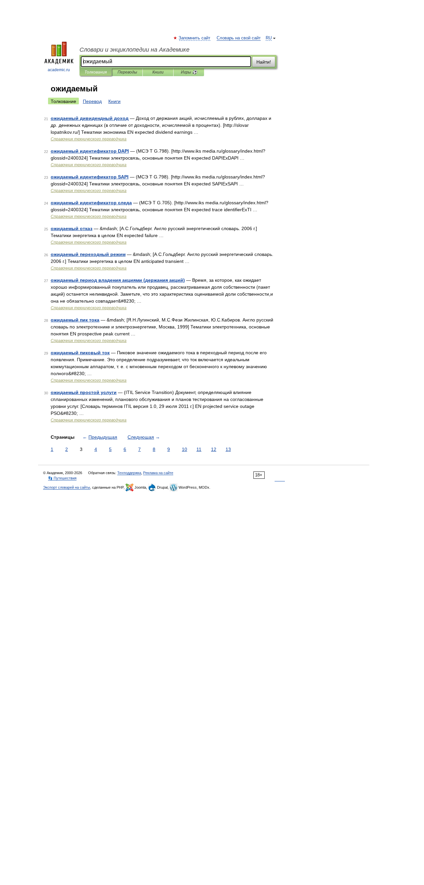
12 (213, 449)
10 (184, 449)
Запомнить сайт (194, 38)
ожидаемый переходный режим (88, 254)
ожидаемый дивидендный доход (90, 118)
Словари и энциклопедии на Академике (134, 49)
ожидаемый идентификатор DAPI (90, 151)
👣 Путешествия (62, 478)
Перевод (92, 101)
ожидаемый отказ (71, 228)
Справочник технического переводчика (89, 139)
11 (198, 449)
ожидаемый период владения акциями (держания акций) (118, 280)
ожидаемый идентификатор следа (91, 202)
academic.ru (59, 70)
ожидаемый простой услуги (84, 392)
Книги (158, 72)
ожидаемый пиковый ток (80, 352)
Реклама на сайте (158, 473)
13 (228, 449)
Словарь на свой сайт (239, 38)
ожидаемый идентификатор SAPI (90, 176)
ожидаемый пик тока (75, 319)
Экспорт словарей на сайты (66, 487)
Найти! (263, 62)
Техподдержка (129, 473)
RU (269, 38)
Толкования (95, 72)
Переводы (127, 72)
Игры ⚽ (189, 72)
